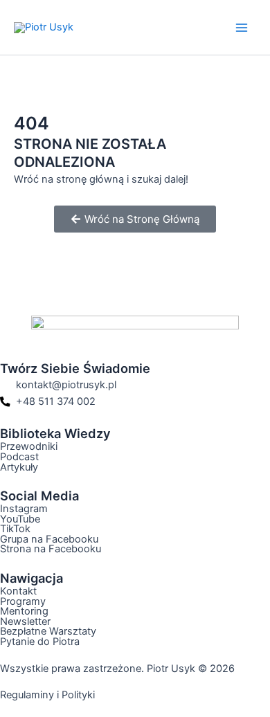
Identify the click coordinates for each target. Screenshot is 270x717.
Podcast (19, 457)
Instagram (24, 508)
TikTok (15, 529)
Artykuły (19, 467)
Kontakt (18, 591)
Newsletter (25, 621)
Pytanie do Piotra (40, 641)
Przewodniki (28, 446)
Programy (23, 601)
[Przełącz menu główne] (241, 27)
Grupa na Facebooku (49, 539)
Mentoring (24, 611)
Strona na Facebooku (50, 549)
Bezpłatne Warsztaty (48, 631)
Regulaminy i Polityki (47, 695)
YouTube (20, 519)
